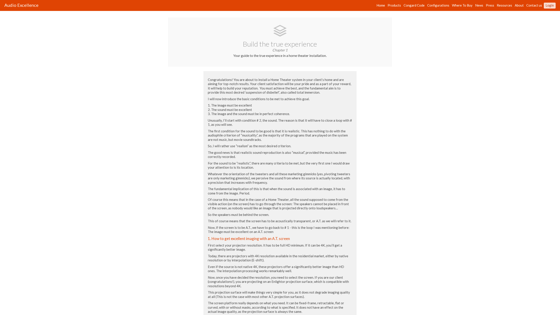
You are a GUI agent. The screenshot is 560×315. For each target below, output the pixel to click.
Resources (504, 5)
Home (380, 5)
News (479, 5)
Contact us (534, 5)
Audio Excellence (21, 5)
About (519, 5)
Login (550, 5)
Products (394, 5)
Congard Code (414, 5)
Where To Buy (462, 5)
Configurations (438, 5)
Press (490, 5)
